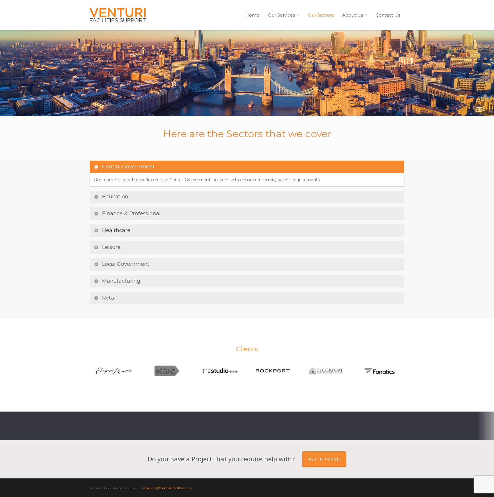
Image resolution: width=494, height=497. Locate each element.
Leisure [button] (111, 247)
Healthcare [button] (116, 230)
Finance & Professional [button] (131, 213)
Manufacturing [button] (121, 281)
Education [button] (115, 196)
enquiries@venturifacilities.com (168, 488)
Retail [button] (109, 298)
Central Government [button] (128, 166)
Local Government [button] (126, 264)
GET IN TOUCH (324, 459)
